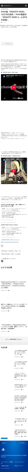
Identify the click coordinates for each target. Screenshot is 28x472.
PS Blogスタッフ (9, 43)
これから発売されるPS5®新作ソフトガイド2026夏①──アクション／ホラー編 (21, 364)
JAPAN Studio (11, 251)
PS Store (16, 251)
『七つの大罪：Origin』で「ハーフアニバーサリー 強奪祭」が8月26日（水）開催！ (21, 420)
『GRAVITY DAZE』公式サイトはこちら (10, 239)
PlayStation (8, 5)
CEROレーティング (18, 466)
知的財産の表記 (5, 466)
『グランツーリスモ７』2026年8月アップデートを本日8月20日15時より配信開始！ (20, 375)
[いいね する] (8, 290)
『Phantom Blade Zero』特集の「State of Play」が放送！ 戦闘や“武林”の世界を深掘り (21, 432)
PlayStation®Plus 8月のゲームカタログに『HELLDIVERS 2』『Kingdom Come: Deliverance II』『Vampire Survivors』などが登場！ (13, 284)
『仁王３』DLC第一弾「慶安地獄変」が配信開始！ (20, 408)
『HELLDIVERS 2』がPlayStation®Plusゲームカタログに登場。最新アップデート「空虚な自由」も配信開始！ (14, 326)
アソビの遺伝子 (18, 254)
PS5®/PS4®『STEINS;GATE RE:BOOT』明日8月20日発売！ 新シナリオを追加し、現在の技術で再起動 (21, 398)
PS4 (19, 251)
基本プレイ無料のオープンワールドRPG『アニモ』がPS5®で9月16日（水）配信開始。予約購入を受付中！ (14, 306)
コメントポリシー (5, 468)
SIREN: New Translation (5, 254)
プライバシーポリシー (19, 462)
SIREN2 (12, 254)
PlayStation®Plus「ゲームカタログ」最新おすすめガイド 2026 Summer (21, 386)
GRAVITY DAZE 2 (4, 251)
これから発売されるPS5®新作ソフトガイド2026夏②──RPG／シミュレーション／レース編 (21, 352)
